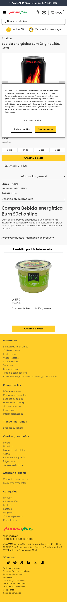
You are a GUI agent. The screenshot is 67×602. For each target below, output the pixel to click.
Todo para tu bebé (13, 465)
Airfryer (7, 453)
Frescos (7, 497)
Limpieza (8, 512)
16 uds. (57, 150)
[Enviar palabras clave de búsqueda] (4, 21)
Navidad (8, 446)
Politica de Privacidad (13, 574)
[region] (33, 110)
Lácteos (7, 508)
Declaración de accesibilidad (16, 571)
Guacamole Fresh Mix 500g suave (31, 308)
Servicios (8, 365)
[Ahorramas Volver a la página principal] (20, 12)
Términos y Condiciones (14, 580)
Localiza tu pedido (13, 398)
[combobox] (33, 21)
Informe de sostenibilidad (14, 583)
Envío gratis (9, 410)
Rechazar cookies (22, 129)
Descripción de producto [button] (17, 199)
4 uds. (9, 150)
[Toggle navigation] (4, 12)
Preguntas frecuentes (14, 482)
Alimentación (10, 501)
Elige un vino (10, 461)
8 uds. (25, 150)
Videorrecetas (11, 357)
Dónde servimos (12, 391)
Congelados (10, 520)
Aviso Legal (8, 577)
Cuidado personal (13, 516)
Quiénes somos (11, 350)
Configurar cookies (32, 120)
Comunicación (11, 369)
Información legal (13, 413)
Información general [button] (33, 176)
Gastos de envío (12, 406)
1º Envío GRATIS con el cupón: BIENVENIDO (33, 3)
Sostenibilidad (11, 361)
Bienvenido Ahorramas (15, 346)
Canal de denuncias (12, 593)
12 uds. (41, 150)
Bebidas (8, 38)
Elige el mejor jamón (14, 457)
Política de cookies (11, 568)
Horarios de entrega (14, 402)
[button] (44, 12)
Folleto (6, 442)
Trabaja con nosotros (15, 372)
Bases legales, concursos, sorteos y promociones (30, 376)
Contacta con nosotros (15, 479)
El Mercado (9, 354)
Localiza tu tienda (13, 427)
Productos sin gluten (14, 450)
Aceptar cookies (45, 129)
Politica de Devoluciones (14, 587)
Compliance (8, 590)
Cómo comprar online (15, 395)
